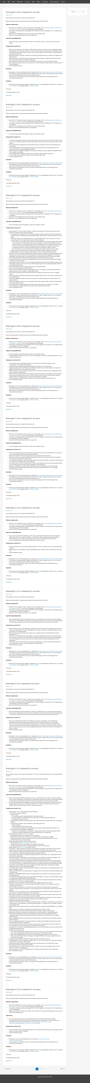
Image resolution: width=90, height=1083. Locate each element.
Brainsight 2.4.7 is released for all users (23, 195)
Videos (38, 1)
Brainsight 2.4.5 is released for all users (23, 418)
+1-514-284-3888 (33, 86)
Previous (7, 1068)
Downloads (45, 1)
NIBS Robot (20, 1)
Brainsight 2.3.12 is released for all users (23, 989)
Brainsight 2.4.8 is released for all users (23, 104)
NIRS (33, 1)
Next (62, 1068)
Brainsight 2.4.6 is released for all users (23, 326)
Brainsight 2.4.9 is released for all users (23, 12)
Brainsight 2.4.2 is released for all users (23, 591)
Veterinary (27, 1)
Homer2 (19, 811)
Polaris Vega (23, 847)
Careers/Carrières (54, 1)
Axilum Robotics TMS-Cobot (29, 842)
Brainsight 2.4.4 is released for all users (23, 508)
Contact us (19, 29)
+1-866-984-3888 (14, 86)
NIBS (9, 1)
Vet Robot (26, 834)
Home (3, 1)
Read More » (9, 95)
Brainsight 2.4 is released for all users (22, 768)
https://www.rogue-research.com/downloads (51, 72)
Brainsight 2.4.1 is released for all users (22, 683)
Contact (63, 1)
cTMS (13, 1)
